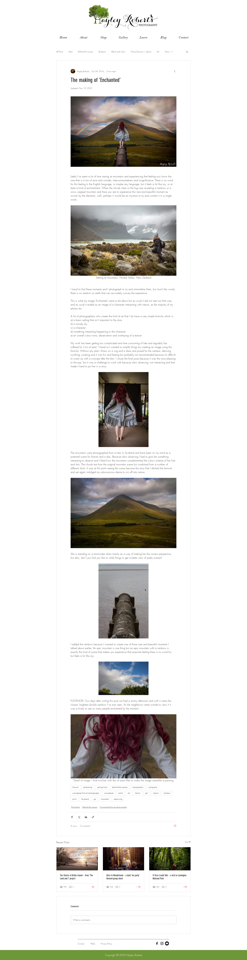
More (167, 51)
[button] (187, 52)
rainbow (166, 793)
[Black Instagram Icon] (162, 943)
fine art (75, 787)
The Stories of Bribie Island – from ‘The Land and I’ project (76, 877)
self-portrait (102, 787)
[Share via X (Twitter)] (79, 817)
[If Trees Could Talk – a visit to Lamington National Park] (170, 858)
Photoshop (75, 807)
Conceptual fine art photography (113, 807)
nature (156, 793)
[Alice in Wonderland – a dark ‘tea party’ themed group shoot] (123, 858)
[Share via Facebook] (72, 817)
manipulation (137, 787)
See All (188, 841)
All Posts (59, 51)
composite (152, 787)
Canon (137, 793)
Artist (70, 51)
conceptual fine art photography (85, 793)
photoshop (87, 787)
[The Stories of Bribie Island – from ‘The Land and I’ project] (77, 858)
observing (118, 799)
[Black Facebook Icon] (157, 943)
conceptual (108, 793)
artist (120, 793)
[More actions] (174, 71)
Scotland (85, 799)
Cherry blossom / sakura (141, 51)
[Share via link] (93, 817)
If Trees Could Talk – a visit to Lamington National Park (169, 877)
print (74, 799)
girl (146, 793)
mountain (105, 799)
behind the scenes (120, 787)
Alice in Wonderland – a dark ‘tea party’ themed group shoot (123, 877)
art (129, 793)
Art (158, 51)
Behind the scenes (85, 51)
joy (95, 799)
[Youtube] (167, 943)
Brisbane (102, 51)
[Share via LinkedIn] (86, 817)
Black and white (118, 51)
